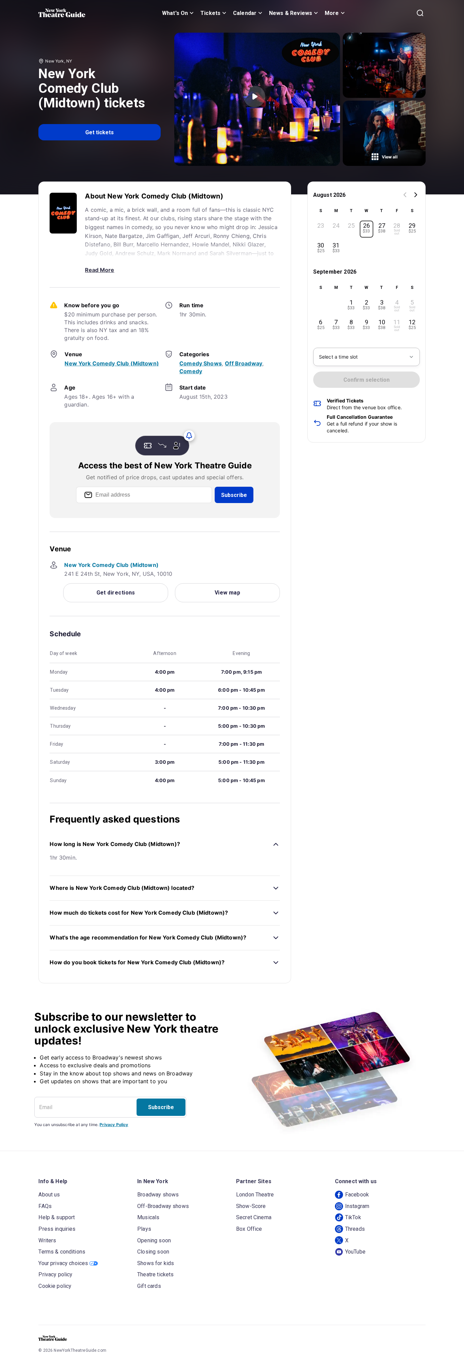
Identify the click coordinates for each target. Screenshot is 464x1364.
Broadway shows (158, 1194)
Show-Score (251, 1206)
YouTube (355, 1251)
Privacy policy (55, 1274)
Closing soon (153, 1251)
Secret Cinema (253, 1217)
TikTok (353, 1217)
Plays (144, 1229)
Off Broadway (243, 363)
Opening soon (154, 1240)
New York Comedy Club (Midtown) (112, 363)
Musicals (148, 1217)
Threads (355, 1229)
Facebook (357, 1194)
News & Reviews (290, 13)
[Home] (61, 12)
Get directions (115, 592)
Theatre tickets (155, 1274)
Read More (99, 269)
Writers (47, 1240)
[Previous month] (405, 195)
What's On (175, 13)
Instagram (357, 1206)
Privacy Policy (114, 1124)
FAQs (45, 1206)
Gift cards (149, 1286)
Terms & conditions (61, 1251)
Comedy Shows (200, 363)
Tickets (210, 13)
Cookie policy (54, 1286)
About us (49, 1194)
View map (227, 592)
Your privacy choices (63, 1263)
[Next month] (416, 195)
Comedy (190, 371)
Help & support (56, 1217)
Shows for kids (155, 1263)
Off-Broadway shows (163, 1206)
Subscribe (234, 495)
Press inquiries (56, 1229)
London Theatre (255, 1194)
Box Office (249, 1229)
